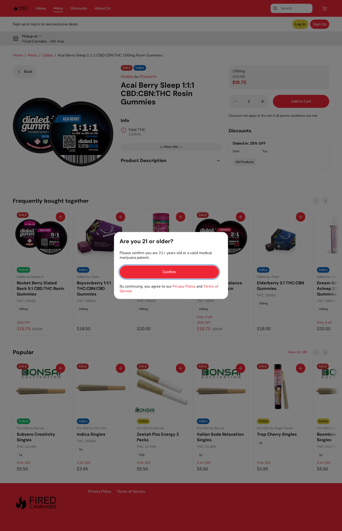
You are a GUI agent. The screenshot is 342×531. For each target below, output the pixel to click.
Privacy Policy (184, 286)
